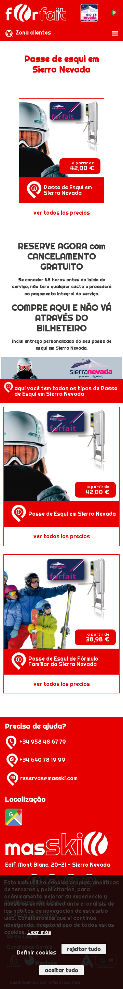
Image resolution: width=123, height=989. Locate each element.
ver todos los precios (61, 212)
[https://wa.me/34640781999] (12, 759)
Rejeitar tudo (84, 949)
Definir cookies (36, 952)
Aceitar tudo (61, 970)
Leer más (39, 932)
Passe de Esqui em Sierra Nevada (68, 190)
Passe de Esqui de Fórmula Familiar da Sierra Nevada (63, 661)
